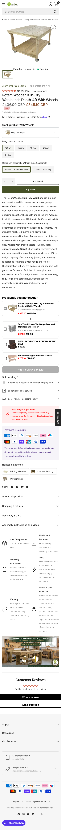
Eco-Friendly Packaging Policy (23, 399)
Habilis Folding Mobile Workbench (35, 355)
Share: (5, 487)
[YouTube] (28, 814)
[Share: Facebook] (12, 487)
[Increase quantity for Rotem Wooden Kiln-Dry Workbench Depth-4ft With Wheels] (13, 181)
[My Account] (50, 4)
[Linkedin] (42, 814)
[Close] (55, 409)
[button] (9, 90)
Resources (8, 732)
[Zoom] (53, 27)
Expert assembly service (20, 390)
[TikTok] (37, 814)
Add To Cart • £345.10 (31, 369)
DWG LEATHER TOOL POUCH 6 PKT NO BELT (37, 342)
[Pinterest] (32, 814)
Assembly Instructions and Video (20, 524)
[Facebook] (18, 814)
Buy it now (30, 189)
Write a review (30, 697)
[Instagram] (23, 814)
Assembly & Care (11, 515)
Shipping (15, 112)
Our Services (9, 741)
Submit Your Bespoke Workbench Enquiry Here (30, 382)
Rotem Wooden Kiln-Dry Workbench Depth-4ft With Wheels (36, 304)
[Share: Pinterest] (22, 487)
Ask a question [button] (30, 704)
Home (4, 20)
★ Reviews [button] (58, 418)
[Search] (55, 11)
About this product (12, 496)
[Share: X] (17, 487)
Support (6, 724)
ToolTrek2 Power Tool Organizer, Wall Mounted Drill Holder (36, 325)
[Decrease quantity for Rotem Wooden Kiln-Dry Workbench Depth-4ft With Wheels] (4, 181)
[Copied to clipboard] (27, 487)
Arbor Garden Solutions (14, 86)
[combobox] (30, 132)
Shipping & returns (12, 506)
